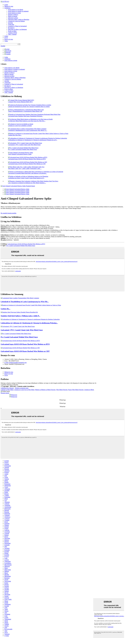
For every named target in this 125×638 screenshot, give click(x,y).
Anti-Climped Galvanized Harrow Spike (19, 154)
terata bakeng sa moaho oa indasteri (18, 11)
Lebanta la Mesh (89, 389)
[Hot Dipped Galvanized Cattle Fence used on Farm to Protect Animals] (30, 319)
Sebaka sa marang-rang (21, 388)
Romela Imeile (5, 393)
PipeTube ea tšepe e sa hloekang (17, 29)
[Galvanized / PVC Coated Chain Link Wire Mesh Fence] (18, 326)
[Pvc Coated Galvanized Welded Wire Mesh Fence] (16, 333)
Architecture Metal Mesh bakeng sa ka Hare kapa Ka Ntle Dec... (26, 121)
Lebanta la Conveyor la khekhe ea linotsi (20, 125)
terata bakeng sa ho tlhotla (15, 9)
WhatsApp (14, 395)
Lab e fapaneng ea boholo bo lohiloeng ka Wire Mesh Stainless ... (27, 183)
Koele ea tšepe (12, 31)
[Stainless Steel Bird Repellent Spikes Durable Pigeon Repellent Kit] (19, 312)
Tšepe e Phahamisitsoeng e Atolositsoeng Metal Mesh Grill (25, 111)
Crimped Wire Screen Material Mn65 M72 (20, 102)
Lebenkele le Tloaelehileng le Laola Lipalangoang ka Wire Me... (25, 302)
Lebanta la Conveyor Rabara (16, 21)
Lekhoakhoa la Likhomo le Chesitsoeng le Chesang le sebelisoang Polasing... (29, 323)
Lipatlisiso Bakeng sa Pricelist (9, 384)
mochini (10, 23)
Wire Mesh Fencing (62, 389)
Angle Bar (11, 24)
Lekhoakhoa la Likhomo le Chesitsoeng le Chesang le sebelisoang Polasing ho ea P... (32, 140)
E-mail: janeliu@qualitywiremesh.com (15, 362)
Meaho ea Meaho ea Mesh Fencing (45, 389)
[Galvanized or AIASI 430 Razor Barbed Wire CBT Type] (20, 348)
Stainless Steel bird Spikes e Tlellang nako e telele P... (20, 316)
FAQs (6, 37)
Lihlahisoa (7, 8)
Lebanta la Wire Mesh (7, 389)
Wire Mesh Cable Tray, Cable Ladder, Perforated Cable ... (24, 168)
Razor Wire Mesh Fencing (75, 389)
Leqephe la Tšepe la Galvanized (17, 26)
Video (6, 41)
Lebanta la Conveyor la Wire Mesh (24, 389)
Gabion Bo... (5, 309)
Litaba (6, 36)
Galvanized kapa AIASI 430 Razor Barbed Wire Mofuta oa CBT (27, 164)
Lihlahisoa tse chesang (7, 388)
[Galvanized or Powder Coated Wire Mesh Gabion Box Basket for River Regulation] (31, 305)
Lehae (6, 4)
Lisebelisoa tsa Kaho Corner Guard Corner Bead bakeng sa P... (26, 178)
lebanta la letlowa (13, 14)
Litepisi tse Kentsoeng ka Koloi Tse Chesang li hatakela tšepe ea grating (29, 106)
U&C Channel (12, 34)
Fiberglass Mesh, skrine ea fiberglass (18, 19)
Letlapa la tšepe (12, 32)
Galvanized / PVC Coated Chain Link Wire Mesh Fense (24, 144)
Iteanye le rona (8, 39)
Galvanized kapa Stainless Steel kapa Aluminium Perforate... (25, 116)
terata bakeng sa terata (14, 13)
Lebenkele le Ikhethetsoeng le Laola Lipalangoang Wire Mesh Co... (27, 130)
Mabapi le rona (8, 6)
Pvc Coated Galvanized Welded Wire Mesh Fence (22, 149)
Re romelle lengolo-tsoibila (8, 213)
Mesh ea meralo (12, 16)
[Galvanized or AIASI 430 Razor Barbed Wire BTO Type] (20, 340)
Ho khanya (11, 28)
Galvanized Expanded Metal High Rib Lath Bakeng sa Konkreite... (27, 173)
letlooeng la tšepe (13, 18)
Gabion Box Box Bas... (15, 135)
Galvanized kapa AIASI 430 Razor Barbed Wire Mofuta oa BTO (27, 159)
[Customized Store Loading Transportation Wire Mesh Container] (20, 298)
